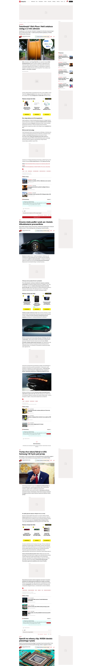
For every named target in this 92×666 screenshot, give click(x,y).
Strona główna (21, 22)
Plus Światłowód (35, 171)
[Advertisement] (46, 12)
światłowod (30, 171)
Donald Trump (25, 590)
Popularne (48, 199)
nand (36, 590)
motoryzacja (32, 401)
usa (42, 590)
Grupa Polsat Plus (42, 171)
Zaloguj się (70, 1)
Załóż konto (48, 203)
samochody (27, 401)
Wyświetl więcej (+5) (37, 217)
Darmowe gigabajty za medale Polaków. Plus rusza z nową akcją (37, 166)
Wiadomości (25, 22)
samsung (39, 590)
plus (26, 171)
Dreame (36, 401)
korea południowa (31, 590)
